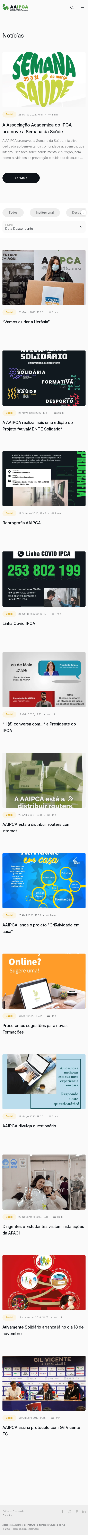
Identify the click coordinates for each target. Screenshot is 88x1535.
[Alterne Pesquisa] (72, 7)
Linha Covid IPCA (18, 623)
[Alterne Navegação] (82, 7)
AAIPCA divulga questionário (29, 1126)
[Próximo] (83, 212)
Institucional (45, 212)
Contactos (7, 1515)
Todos (13, 212)
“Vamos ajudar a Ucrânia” (26, 321)
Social (9, 114)
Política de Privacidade (13, 1511)
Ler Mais (21, 178)
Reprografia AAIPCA (21, 522)
